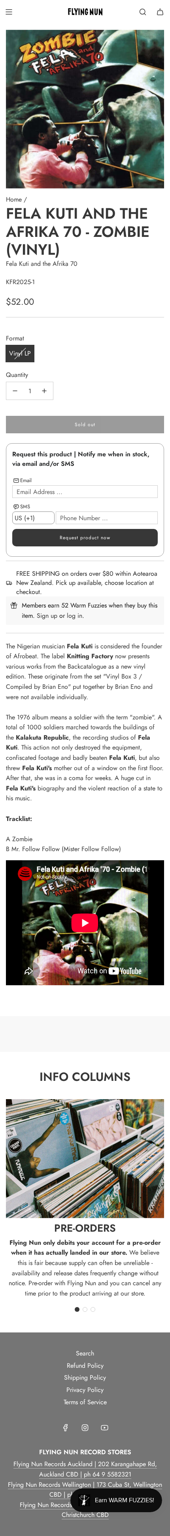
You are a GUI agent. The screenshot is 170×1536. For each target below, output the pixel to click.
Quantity (17, 374)
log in (74, 615)
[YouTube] (104, 1427)
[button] (77, 1309)
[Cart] (160, 12)
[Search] (142, 12)
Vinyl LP (20, 353)
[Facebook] (65, 1427)
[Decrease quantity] (15, 391)
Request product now (85, 537)
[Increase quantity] (44, 391)
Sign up (47, 615)
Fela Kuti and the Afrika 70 (41, 263)
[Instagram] (85, 1427)
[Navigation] (8, 12)
